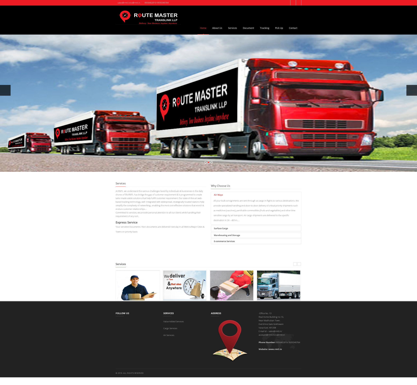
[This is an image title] (184, 285)
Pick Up (279, 28)
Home (203, 28)
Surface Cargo (221, 228)
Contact (293, 28)
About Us (217, 28)
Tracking (264, 28)
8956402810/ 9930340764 (156, 2)
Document (248, 28)
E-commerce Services (224, 241)
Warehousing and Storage (227, 235)
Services (232, 28)
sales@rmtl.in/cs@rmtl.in (128, 2)
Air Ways (218, 194)
